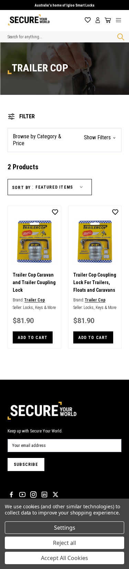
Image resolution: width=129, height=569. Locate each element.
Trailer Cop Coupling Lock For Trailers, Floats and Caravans (94, 282)
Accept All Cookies (64, 558)
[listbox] (60, 187)
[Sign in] (98, 20)
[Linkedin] (44, 494)
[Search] (119, 36)
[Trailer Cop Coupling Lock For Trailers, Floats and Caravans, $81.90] (95, 241)
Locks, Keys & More (39, 307)
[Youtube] (22, 494)
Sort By (21, 187)
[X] (55, 494)
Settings (64, 527)
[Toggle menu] (121, 20)
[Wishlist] (87, 20)
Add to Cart (32, 337)
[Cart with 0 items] (106, 20)
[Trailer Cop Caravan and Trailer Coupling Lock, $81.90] (34, 241)
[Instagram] (33, 494)
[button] (64, 140)
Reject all (64, 543)
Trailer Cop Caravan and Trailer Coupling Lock (34, 282)
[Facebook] (11, 494)
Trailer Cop (34, 300)
